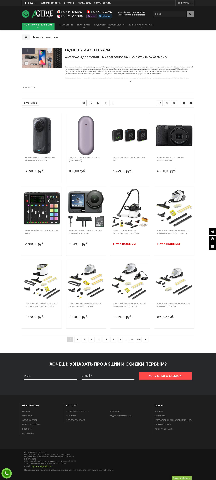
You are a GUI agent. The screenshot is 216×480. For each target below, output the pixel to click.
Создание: (181, 478)
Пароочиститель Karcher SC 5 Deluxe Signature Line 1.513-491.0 (41, 306)
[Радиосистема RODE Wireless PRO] (130, 135)
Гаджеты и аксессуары (121, 416)
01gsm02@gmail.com (41, 466)
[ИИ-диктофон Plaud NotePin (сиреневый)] (86, 135)
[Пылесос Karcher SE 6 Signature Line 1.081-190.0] (130, 208)
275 (131, 339)
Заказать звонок (8, 473)
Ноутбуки (71, 416)
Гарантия (159, 411)
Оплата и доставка (31, 425)
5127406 (72, 16)
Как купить (160, 416)
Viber (93, 16)
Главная (26, 411)
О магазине (28, 416)
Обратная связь (29, 420)
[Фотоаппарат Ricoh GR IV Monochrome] (174, 135)
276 (139, 339)
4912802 (72, 11)
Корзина (185, 3)
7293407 (102, 11)
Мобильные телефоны (77, 411)
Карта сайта (28, 433)
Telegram (106, 16)
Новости (26, 429)
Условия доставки (164, 429)
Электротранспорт (75, 420)
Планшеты (115, 411)
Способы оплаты (163, 425)
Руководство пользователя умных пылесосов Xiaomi (175, 420)
